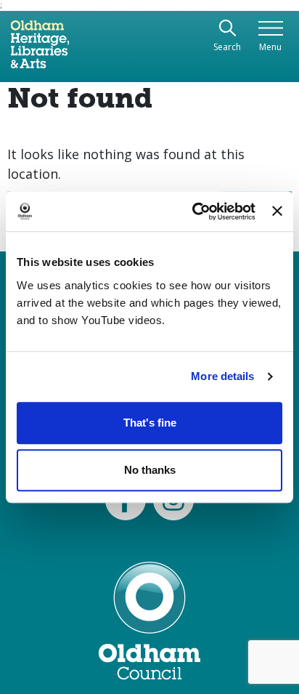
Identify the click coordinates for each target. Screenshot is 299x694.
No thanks (150, 470)
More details (222, 376)
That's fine (149, 422)
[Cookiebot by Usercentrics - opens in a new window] (193, 211)
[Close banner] (277, 211)
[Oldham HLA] (40, 50)
